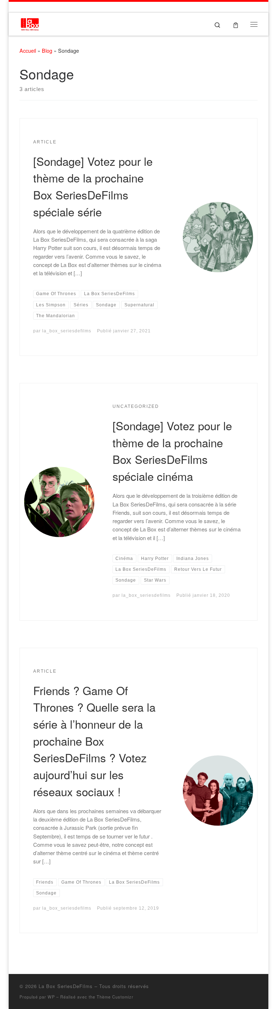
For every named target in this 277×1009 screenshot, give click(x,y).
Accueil (27, 50)
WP (51, 997)
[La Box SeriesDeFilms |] (29, 23)
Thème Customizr (115, 997)
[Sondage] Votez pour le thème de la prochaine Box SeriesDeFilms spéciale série (93, 186)
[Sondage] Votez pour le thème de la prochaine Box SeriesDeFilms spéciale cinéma (172, 450)
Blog (47, 50)
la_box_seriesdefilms (66, 330)
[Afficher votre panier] (236, 24)
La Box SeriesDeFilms (66, 986)
